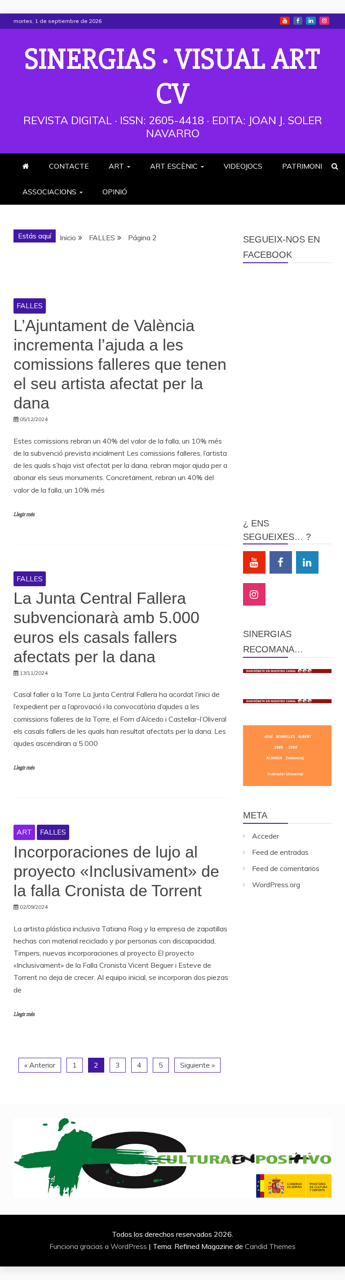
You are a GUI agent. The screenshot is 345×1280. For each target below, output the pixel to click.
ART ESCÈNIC (174, 166)
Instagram (324, 21)
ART (116, 166)
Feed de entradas (280, 852)
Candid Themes (270, 1246)
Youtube (285, 21)
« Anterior (39, 1064)
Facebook (297, 21)
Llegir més (24, 514)
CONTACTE (69, 166)
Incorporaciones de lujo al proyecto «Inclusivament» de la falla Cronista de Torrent (116, 871)
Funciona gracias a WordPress (99, 1246)
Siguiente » (197, 1064)
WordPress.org (276, 884)
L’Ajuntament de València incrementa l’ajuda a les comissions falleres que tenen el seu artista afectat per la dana (119, 364)
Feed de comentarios (285, 868)
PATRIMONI (302, 166)
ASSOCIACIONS (49, 191)
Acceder (265, 835)
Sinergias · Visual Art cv (172, 77)
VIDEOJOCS (243, 166)
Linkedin (311, 21)
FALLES (30, 305)
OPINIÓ (114, 191)
